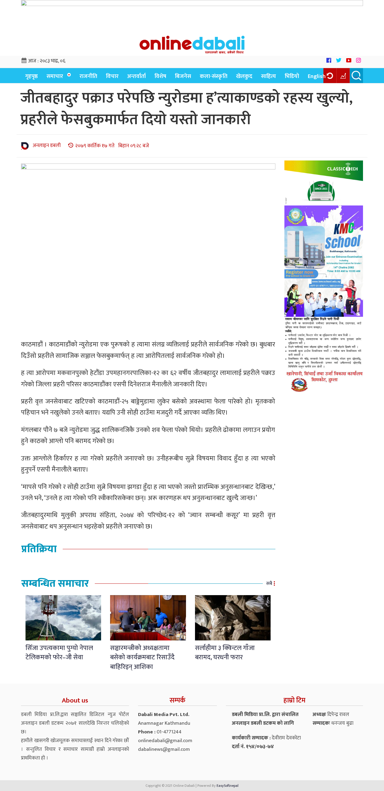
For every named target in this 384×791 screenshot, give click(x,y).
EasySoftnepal (227, 786)
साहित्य (268, 76)
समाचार (54, 76)
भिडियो (292, 76)
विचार (112, 76)
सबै (269, 584)
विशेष (160, 76)
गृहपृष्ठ (31, 76)
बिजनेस (183, 76)
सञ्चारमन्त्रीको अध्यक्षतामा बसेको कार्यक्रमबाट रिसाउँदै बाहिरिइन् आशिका (142, 658)
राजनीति (88, 76)
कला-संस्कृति (213, 76)
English (317, 76)
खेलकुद (244, 76)
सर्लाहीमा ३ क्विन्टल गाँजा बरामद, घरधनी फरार (225, 653)
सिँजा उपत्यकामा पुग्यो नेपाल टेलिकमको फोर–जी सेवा (59, 653)
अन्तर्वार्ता (136, 76)
